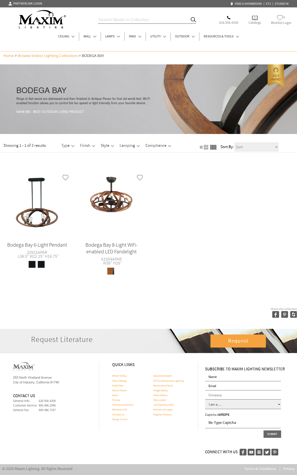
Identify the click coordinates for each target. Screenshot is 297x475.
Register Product (162, 414)
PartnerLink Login (163, 409)
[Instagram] (259, 451)
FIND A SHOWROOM (247, 4)
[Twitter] (267, 451)
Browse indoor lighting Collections (48, 55)
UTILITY (155, 36)
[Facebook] (243, 451)
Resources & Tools (163, 386)
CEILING (64, 36)
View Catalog (119, 381)
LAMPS (110, 36)
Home (8, 55)
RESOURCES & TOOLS (219, 36)
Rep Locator (160, 400)
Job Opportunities (163, 405)
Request (238, 341)
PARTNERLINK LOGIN (27, 4)
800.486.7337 (47, 410)
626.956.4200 (47, 401)
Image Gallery (160, 390)
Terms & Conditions (122, 405)
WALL (87, 36)
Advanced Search (162, 376)
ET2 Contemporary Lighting (168, 381)
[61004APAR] (111, 201)
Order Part (117, 386)
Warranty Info (119, 409)
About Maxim (119, 390)
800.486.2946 (47, 405)
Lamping (127, 145)
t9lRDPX (223, 414)
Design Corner (120, 419)
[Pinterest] (274, 451)
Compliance (155, 145)
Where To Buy (119, 376)
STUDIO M (282, 4)
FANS (133, 36)
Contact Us (118, 414)
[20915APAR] (37, 201)
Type (65, 145)
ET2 (268, 4)
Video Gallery (160, 395)
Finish (85, 145)
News (115, 395)
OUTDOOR (182, 36)
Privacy (116, 400)
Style (105, 145)
